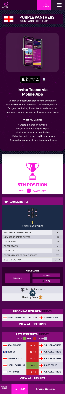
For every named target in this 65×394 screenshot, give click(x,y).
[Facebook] (19, 389)
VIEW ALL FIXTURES (32, 324)
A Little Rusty (14, 358)
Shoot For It (50, 365)
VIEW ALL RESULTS (32, 378)
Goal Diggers (14, 345)
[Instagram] (24, 389)
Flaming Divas (50, 317)
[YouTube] (22, 389)
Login (46, 6)
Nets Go (11, 352)
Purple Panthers (16, 317)
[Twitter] (16, 389)
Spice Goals (13, 372)
